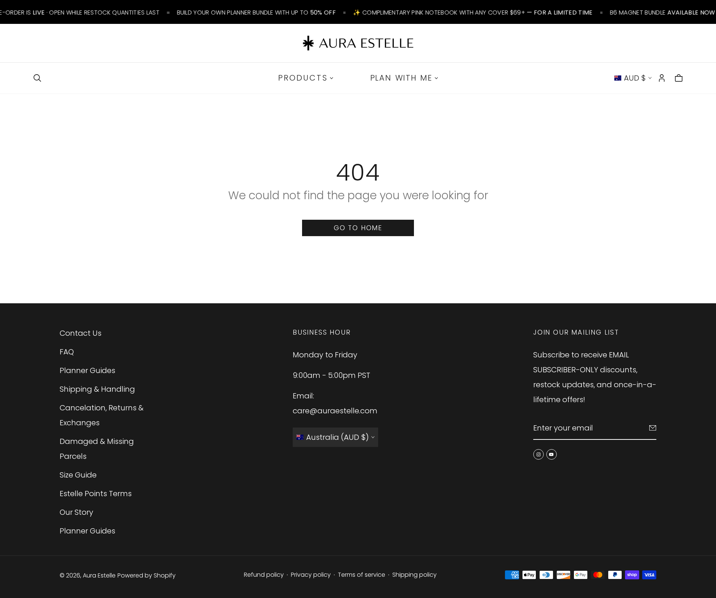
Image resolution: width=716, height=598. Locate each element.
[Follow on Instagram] (538, 454)
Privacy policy (311, 574)
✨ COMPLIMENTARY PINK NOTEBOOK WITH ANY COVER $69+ (473, 12)
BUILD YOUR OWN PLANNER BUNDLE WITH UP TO (256, 12)
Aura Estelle (99, 575)
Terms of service (361, 574)
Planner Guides (87, 370)
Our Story (76, 512)
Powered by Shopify (146, 575)
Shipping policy (414, 574)
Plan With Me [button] (401, 77)
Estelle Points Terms (96, 493)
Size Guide (78, 475)
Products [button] (303, 77)
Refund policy (264, 574)
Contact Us (80, 333)
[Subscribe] (652, 428)
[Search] (37, 78)
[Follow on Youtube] (551, 454)
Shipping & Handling (97, 389)
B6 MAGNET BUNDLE (663, 12)
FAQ (67, 352)
